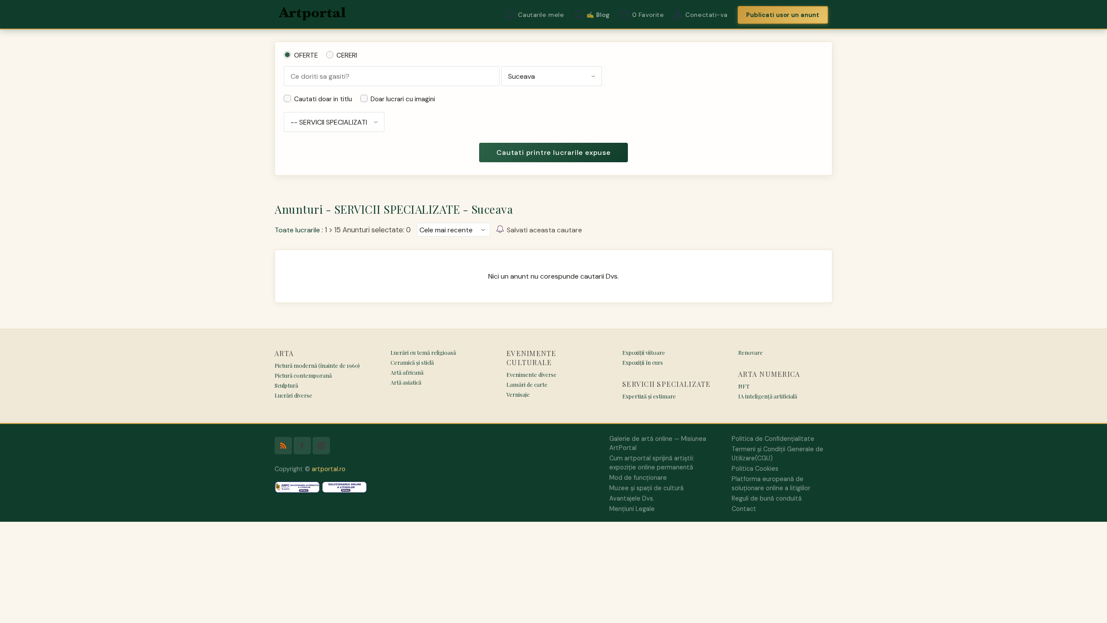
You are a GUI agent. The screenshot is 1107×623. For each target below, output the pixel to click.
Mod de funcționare (638, 478)
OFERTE (306, 55)
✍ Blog (597, 15)
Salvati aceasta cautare (544, 229)
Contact (744, 509)
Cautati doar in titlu (323, 99)
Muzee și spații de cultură (646, 488)
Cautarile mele (541, 15)
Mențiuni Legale (632, 509)
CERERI (346, 55)
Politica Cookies (755, 468)
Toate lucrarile (297, 229)
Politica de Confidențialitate (773, 439)
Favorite (648, 15)
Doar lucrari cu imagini (403, 99)
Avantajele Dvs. (631, 498)
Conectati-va (706, 15)
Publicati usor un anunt (782, 15)
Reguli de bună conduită (767, 498)
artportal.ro (329, 469)
